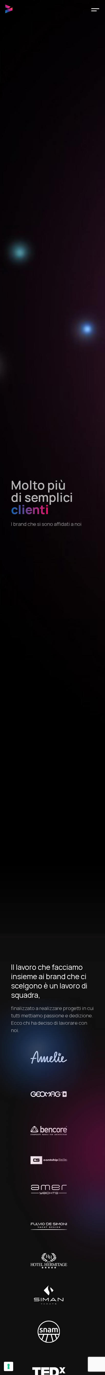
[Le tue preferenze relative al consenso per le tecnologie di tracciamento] (8, 1366)
